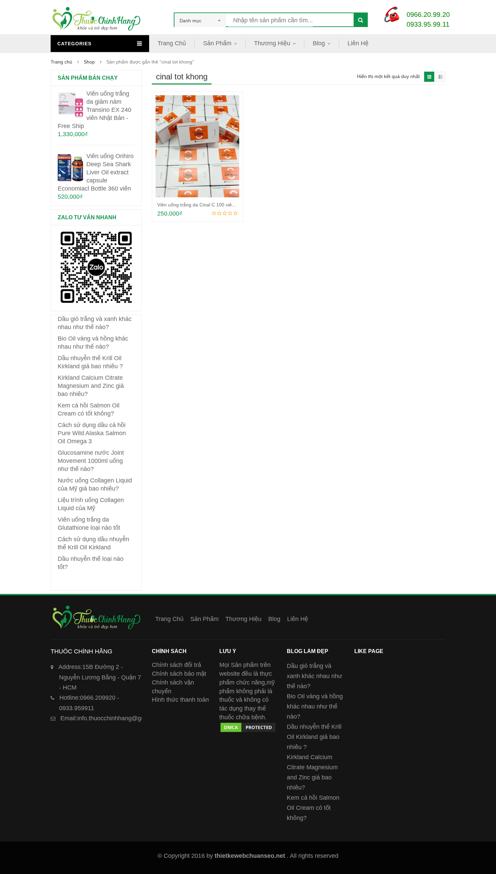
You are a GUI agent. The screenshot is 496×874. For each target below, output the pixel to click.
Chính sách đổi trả (176, 664)
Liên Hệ (358, 43)
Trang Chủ (172, 43)
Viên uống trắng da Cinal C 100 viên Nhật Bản (206, 204)
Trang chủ (61, 62)
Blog (319, 43)
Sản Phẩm (217, 43)
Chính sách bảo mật (179, 673)
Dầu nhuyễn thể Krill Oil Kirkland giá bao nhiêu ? (314, 736)
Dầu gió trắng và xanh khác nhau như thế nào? (314, 676)
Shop (89, 62)
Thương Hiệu (272, 43)
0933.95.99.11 (428, 24)
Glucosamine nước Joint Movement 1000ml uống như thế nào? (91, 460)
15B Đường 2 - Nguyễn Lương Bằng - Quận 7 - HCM (99, 677)
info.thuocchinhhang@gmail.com (112, 718)
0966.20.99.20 (428, 14)
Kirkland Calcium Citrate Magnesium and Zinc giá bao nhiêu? (91, 385)
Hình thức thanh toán (180, 699)
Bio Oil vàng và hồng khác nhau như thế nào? (315, 706)
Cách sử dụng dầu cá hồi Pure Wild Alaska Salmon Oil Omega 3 (92, 433)
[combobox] (200, 20)
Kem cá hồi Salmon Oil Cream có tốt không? (313, 807)
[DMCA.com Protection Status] (248, 725)
